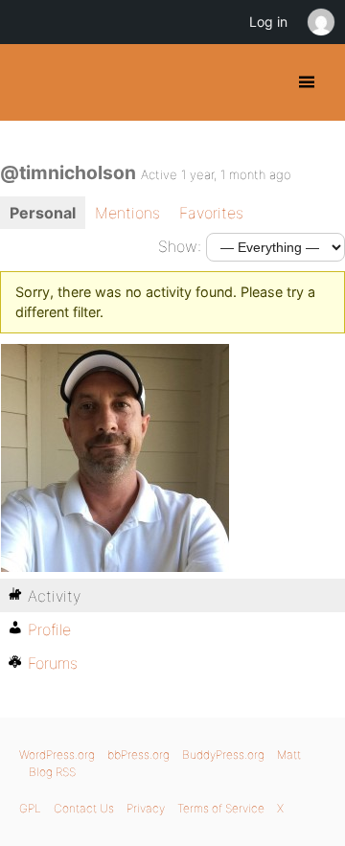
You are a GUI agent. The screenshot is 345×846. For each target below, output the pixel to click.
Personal (43, 212)
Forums (53, 663)
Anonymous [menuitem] (320, 22)
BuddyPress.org (31, 82)
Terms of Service (220, 808)
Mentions (127, 212)
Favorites (211, 212)
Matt (289, 754)
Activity (54, 596)
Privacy (145, 808)
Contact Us (84, 808)
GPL (30, 808)
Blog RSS (52, 772)
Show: (179, 246)
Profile (49, 629)
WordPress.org (57, 754)
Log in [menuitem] (268, 21)
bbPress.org (138, 754)
